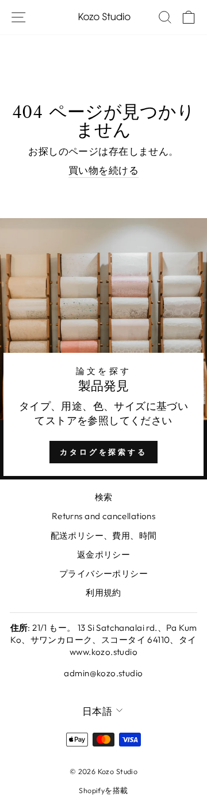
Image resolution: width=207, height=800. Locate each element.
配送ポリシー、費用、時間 (104, 535)
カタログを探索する (103, 451)
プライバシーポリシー (103, 573)
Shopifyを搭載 (103, 790)
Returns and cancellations (103, 516)
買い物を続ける (103, 170)
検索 (104, 497)
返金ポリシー (103, 554)
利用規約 (103, 592)
